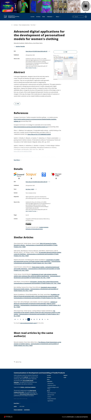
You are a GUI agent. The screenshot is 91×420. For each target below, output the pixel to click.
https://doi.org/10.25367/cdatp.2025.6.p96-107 (36, 51)
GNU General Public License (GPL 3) (28, 394)
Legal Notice (27, 409)
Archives (38, 16)
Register (65, 375)
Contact (49, 396)
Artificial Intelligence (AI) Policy (53, 388)
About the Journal (51, 392)
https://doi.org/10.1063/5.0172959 (23, 151)
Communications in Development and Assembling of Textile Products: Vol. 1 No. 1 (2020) (37, 283)
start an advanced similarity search (28, 323)
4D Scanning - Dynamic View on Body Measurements (44, 281)
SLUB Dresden (70, 417)
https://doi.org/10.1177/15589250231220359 (39, 134)
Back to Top (18, 362)
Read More (17, 160)
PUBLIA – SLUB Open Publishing (28, 387)
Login (65, 377)
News (43, 16)
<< (15, 319)
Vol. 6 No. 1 (33, 25)
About (57, 16)
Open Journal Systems (82, 417)
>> (47, 319)
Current (32, 16)
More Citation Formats (31, 68)
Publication (49, 16)
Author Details (20, 46)
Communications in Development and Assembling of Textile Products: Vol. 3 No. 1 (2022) (37, 298)
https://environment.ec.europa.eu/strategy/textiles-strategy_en (31, 127)
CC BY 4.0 (26, 377)
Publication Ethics (51, 385)
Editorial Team (50, 394)
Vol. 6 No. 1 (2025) (30, 189)
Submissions (50, 383)
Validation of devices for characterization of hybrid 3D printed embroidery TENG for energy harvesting (35, 303)
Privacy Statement (18, 409)
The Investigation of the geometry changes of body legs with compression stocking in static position (37, 312)
